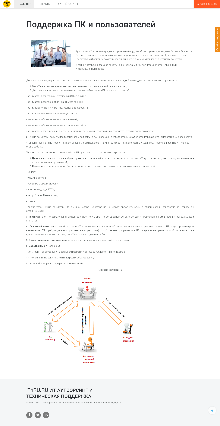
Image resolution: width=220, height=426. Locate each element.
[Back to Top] (212, 410)
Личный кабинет (68, 4)
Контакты (44, 4)
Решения (23, 4)
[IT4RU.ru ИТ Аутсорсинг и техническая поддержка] (7, 4)
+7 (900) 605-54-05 (207, 4)
